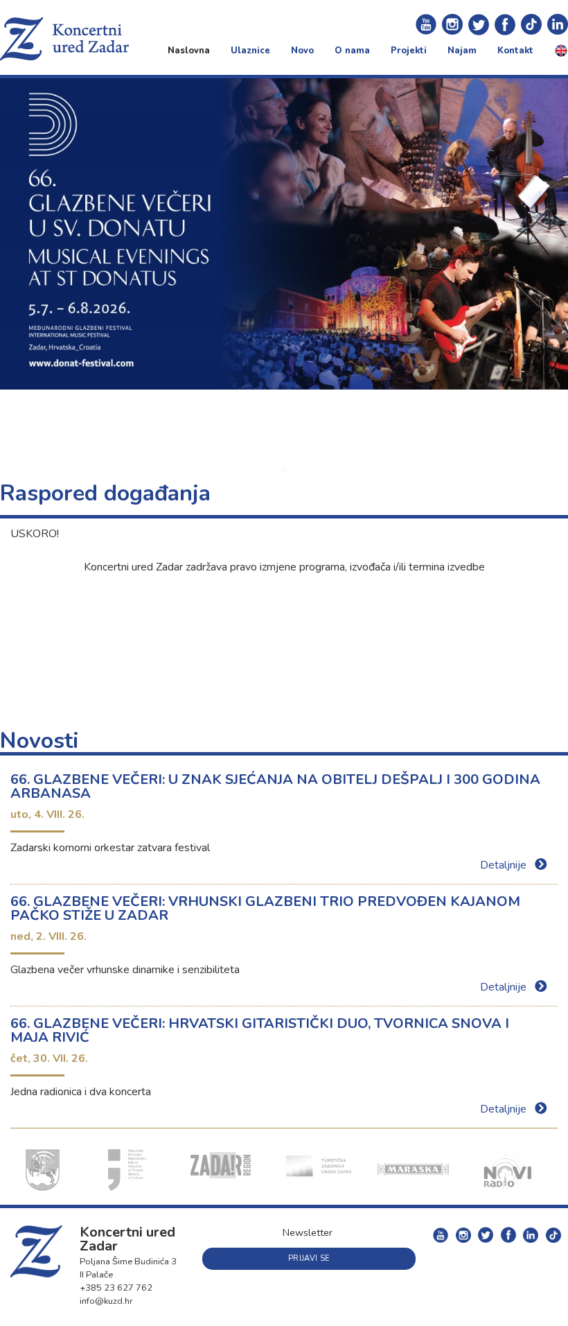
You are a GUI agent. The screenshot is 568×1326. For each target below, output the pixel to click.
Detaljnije (504, 865)
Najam (462, 50)
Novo (302, 50)
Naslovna (189, 50)
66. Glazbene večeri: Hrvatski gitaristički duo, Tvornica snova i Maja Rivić (259, 1030)
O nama (352, 50)
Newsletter (307, 1232)
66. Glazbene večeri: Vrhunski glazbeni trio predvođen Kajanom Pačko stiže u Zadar (265, 908)
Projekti (409, 50)
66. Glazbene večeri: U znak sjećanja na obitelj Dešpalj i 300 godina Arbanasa (275, 786)
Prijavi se (309, 1258)
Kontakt (515, 50)
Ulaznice (250, 50)
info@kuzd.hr (106, 1301)
